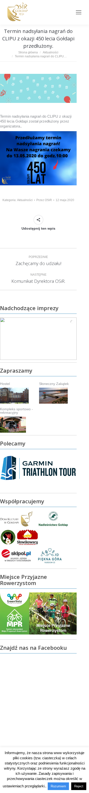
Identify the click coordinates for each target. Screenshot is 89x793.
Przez (44, 200)
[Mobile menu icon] (79, 12)
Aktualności (25, 200)
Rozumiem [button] (58, 786)
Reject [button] (78, 786)
